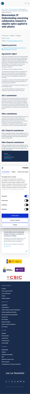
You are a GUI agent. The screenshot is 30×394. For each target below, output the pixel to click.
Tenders (4, 352)
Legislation (4, 305)
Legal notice (5, 338)
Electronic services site (8, 359)
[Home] (2, 3)
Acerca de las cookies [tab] (23, 171)
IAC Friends (5, 326)
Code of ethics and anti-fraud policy (11, 309)
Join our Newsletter (15, 373)
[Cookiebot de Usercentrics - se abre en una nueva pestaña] (22, 168)
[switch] (26, 200)
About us (6, 9)
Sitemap (4, 333)
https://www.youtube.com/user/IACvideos (17, 381)
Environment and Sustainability (9, 314)
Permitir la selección (15, 220)
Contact (4, 288)
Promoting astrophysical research (15, 41)
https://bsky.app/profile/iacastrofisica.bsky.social (20, 381)
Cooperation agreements (14, 9)
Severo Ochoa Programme (8, 324)
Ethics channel (5, 361)
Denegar (15, 224)
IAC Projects (5, 319)
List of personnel (6, 293)
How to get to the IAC (7, 291)
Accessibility (5, 343)
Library (3, 296)
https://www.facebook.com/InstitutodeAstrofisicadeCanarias (9, 381)
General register (6, 298)
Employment (5, 349)
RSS (3, 357)
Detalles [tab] (14, 171)
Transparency (5, 307)
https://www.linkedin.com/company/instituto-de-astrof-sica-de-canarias (15, 381)
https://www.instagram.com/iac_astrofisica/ (12, 381)
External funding (6, 322)
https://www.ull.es (20, 269)
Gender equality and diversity (9, 312)
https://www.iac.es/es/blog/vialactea (23, 381)
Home (3, 9)
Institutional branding (7, 354)
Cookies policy (5, 340)
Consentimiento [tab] (5, 171)
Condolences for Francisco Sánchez (11, 364)
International (8, 158)
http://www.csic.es (14, 278)
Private (7, 38)
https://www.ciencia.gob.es (14, 261)
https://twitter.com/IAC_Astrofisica (6, 381)
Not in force (7, 155)
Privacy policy (5, 335)
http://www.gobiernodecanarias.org (8, 269)
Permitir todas (15, 215)
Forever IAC (5, 317)
